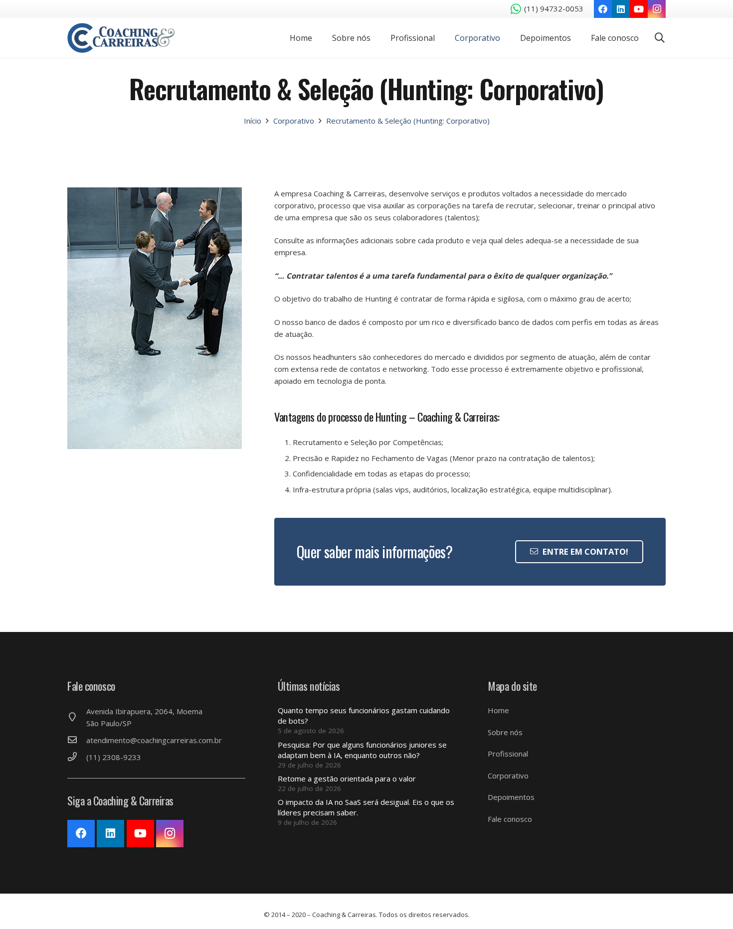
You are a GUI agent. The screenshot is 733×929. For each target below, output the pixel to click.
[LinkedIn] (621, 9)
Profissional (508, 754)
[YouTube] (639, 9)
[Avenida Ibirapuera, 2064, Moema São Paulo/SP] (76, 717)
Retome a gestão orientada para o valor (347, 778)
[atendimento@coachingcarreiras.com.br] (76, 740)
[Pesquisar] (660, 37)
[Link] (121, 38)
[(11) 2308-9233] (76, 757)
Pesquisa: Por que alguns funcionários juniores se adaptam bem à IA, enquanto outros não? (362, 750)
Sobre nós (505, 732)
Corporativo (508, 775)
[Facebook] (603, 9)
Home (498, 710)
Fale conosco (510, 819)
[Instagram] (657, 9)
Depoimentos (511, 797)
